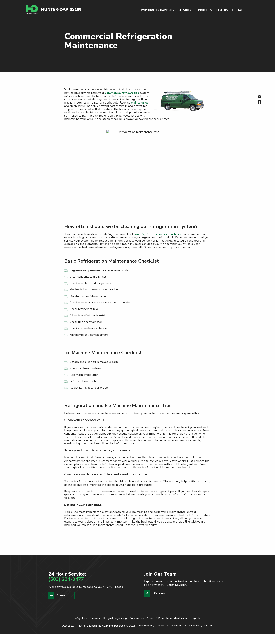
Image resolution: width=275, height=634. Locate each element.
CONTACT (238, 10)
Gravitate (208, 625)
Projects (195, 618)
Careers (159, 593)
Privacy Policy (146, 625)
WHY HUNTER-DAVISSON (157, 10)
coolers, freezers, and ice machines (157, 234)
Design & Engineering (115, 618)
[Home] (53, 9)
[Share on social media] (259, 96)
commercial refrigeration (122, 93)
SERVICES (184, 10)
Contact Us (64, 595)
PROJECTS (205, 10)
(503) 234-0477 (66, 579)
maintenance (139, 102)
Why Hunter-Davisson (87, 618)
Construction (137, 618)
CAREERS (222, 10)
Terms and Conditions (169, 625)
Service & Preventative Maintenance (167, 618)
